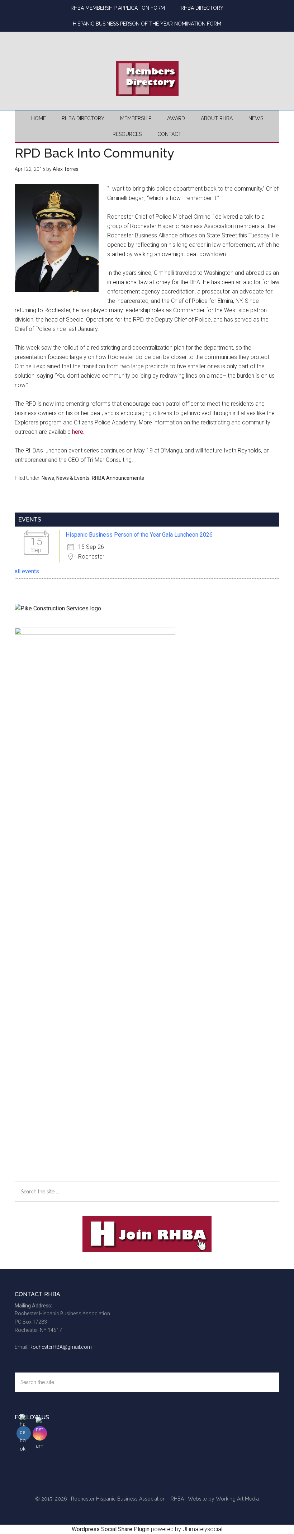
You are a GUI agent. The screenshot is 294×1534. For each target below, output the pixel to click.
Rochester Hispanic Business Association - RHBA (127, 1499)
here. (78, 431)
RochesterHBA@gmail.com (60, 1347)
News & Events (73, 478)
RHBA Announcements (118, 478)
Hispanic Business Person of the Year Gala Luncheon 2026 (139, 534)
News (48, 478)
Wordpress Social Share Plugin (111, 1529)
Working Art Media (237, 1499)
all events (27, 571)
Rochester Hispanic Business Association (147, 38)
